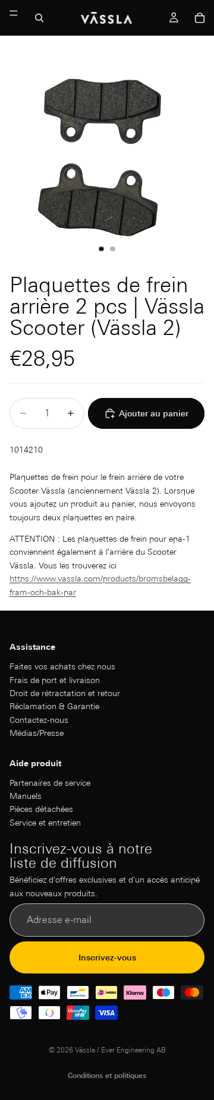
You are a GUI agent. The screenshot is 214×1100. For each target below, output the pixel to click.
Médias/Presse (37, 733)
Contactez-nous (39, 720)
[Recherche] (39, 18)
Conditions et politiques (107, 1075)
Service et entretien (45, 822)
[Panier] (200, 18)
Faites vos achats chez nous (62, 666)
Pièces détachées (41, 809)
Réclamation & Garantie (54, 706)
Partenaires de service (50, 783)
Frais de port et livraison (55, 679)
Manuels (26, 796)
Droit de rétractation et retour (65, 693)
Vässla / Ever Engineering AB (120, 1049)
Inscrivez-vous (107, 957)
